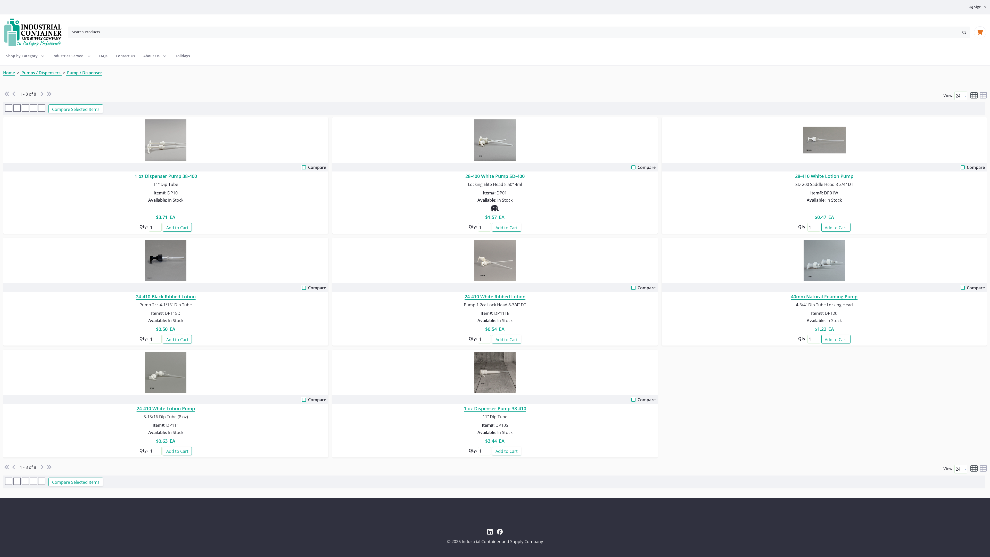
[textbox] (959, 96)
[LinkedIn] (490, 531)
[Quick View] (165, 140)
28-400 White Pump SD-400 (495, 176)
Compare (317, 167)
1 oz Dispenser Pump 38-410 (495, 409)
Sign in (980, 6)
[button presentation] (965, 96)
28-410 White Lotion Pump (824, 176)
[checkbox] (304, 168)
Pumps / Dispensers (41, 73)
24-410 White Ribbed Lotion (495, 297)
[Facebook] (500, 531)
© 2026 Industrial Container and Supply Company (495, 541)
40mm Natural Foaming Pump (824, 297)
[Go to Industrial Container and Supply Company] (36, 32)
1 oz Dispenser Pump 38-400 (166, 176)
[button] (964, 32)
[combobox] (513, 32)
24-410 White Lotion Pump (166, 409)
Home (9, 73)
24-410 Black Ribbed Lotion (166, 297)
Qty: (143, 227)
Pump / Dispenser (84, 73)
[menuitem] (71, 56)
